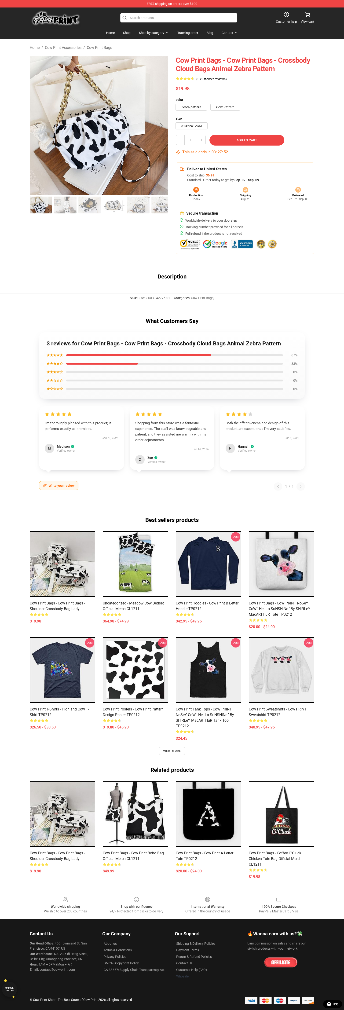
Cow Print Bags (99, 47)
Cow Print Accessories (63, 47)
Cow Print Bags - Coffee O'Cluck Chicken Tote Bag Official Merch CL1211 (275, 859)
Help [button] (335, 1004)
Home (35, 47)
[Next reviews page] (300, 486)
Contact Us (184, 963)
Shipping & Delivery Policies (195, 943)
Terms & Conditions (118, 950)
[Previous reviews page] (278, 486)
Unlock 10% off (9, 989)
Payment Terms (187, 950)
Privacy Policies (115, 957)
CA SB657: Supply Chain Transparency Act (134, 970)
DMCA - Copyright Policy (121, 963)
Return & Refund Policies (194, 957)
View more (172, 751)
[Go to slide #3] (89, 205)
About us (110, 943)
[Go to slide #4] (114, 205)
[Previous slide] (37, 125)
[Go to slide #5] (138, 205)
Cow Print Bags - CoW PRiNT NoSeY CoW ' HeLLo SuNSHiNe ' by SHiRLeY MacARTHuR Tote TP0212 (279, 609)
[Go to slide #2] (65, 205)
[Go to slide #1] (41, 205)
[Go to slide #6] (162, 205)
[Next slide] (161, 125)
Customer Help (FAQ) (191, 970)
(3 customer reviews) (211, 79)
